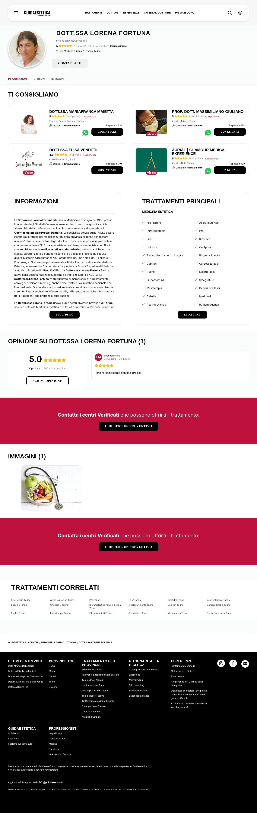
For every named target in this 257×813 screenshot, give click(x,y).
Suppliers (54, 749)
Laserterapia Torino (60, 613)
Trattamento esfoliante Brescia (98, 701)
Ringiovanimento (209, 255)
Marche (53, 743)
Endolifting (134, 674)
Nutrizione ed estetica (182, 671)
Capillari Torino (175, 604)
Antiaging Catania (91, 716)
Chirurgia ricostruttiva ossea (144, 669)
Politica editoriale (114, 789)
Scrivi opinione (47, 380)
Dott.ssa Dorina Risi (18, 686)
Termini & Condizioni (137, 789)
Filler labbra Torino (20, 600)
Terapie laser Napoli (92, 680)
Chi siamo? (14, 733)
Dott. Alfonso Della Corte (21, 665)
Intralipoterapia (156, 230)
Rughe (151, 271)
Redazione (13, 738)
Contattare (107, 131)
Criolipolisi (205, 247)
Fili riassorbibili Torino (100, 613)
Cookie (51, 789)
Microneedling (136, 685)
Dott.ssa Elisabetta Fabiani (22, 671)
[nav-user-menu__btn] (240, 13)
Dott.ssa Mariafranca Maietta (81, 111)
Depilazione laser (209, 288)
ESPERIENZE (131, 12)
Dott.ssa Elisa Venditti (73, 150)
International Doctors (60, 754)
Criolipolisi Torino (59, 604)
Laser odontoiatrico (139, 695)
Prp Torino (94, 600)
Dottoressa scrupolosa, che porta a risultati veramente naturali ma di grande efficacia (189, 694)
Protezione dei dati (18, 789)
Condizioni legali (91, 789)
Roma (52, 665)
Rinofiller (204, 239)
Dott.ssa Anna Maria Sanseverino (25, 681)
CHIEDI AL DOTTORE (157, 12)
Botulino (152, 247)
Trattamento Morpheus (183, 665)
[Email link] (245, 664)
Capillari (152, 263)
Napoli (52, 676)
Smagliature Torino (138, 613)
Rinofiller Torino (176, 600)
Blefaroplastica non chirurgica (165, 255)
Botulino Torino (19, 604)
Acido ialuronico (209, 222)
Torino (52, 681)
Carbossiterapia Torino (218, 604)
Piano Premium (57, 738)
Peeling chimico (156, 304)
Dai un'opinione (118, 46)
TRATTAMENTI (92, 12)
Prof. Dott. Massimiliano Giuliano (208, 111)
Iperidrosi (205, 296)
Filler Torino (134, 600)
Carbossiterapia (209, 263)
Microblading (136, 680)
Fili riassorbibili (155, 280)
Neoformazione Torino (93, 685)
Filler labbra (154, 222)
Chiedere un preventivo (128, 426)
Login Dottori (55, 733)
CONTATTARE (69, 63)
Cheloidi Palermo (91, 711)
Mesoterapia (154, 288)
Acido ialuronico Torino (62, 600)
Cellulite (151, 296)
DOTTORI (112, 12)
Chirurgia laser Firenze (94, 706)
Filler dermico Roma (92, 669)
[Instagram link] (221, 664)
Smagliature (206, 280)
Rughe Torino (18, 613)
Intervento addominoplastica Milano (100, 674)
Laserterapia (207, 271)
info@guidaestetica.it (51, 782)
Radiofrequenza (209, 304)
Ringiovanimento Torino (140, 604)
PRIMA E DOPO (184, 12)
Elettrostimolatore (138, 690)
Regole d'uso (38, 789)
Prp (201, 230)
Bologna (53, 686)
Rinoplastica (177, 676)
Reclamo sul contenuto (20, 743)
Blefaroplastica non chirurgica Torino (105, 606)
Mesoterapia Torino (178, 613)
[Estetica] (37, 13)
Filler (149, 239)
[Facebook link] (233, 664)
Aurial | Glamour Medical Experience (199, 152)
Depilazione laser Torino (219, 613)
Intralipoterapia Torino (218, 600)
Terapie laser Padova (93, 695)
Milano (52, 671)
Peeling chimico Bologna (95, 690)
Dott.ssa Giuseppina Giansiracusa (25, 676)
